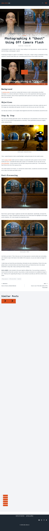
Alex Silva (21, 45)
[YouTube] (39, 520)
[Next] (12, 301)
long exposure (5, 278)
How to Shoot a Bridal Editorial (8, 284)
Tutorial (24, 35)
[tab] (5, 495)
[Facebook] (44, 520)
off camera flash (12, 278)
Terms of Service (20, 516)
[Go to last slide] (5, 301)
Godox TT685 (8, 160)
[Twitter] (46, 520)
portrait (19, 278)
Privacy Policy (29, 516)
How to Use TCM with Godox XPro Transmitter (39, 285)
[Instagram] (41, 520)
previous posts (6, 92)
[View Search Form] (42, 3)
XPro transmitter (5, 163)
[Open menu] (46, 3)
